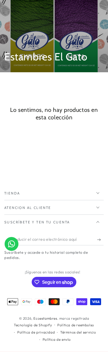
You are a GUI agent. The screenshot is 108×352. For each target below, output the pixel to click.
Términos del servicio (78, 332)
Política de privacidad (36, 332)
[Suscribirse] (100, 239)
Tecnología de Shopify (33, 325)
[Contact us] (11, 244)
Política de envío (57, 339)
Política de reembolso (75, 325)
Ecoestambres (45, 318)
